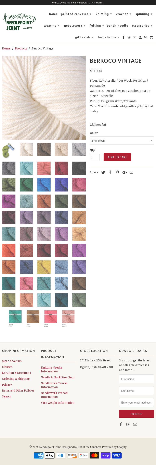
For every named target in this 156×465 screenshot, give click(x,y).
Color (94, 133)
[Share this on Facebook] (109, 172)
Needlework (74, 25)
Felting (97, 25)
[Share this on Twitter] (102, 172)
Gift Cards (84, 37)
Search (6, 396)
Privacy (7, 384)
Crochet (123, 14)
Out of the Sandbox (89, 447)
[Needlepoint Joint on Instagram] (128, 424)
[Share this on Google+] (123, 172)
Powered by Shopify (114, 447)
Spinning (143, 14)
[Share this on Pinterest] (117, 172)
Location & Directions (16, 373)
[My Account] (140, 38)
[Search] (146, 38)
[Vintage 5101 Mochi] (44, 98)
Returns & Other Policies (18, 390)
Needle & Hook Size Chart (58, 377)
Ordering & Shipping (16, 379)
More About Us (12, 361)
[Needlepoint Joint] (19, 20)
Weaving (52, 25)
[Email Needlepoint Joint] (135, 424)
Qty (92, 150)
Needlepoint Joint (50, 447)
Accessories (141, 25)
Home (53, 14)
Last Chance (108, 37)
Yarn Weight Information (57, 403)
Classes (7, 367)
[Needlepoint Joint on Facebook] (121, 424)
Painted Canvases (76, 14)
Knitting (104, 14)
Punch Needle (117, 25)
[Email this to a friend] (131, 172)
